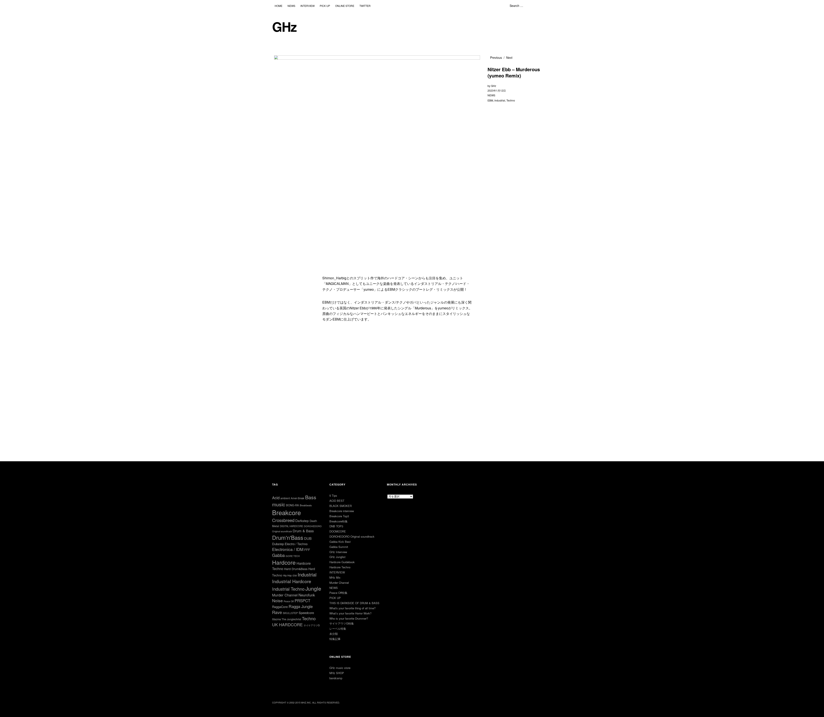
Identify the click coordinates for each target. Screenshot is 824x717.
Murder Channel (285, 595)
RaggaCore (280, 606)
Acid (276, 497)
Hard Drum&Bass (295, 569)
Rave (277, 612)
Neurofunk (306, 595)
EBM (490, 100)
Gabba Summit (338, 547)
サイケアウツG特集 (341, 623)
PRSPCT (302, 600)
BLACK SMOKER (340, 506)
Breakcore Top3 (339, 516)
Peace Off (289, 601)
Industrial (499, 100)
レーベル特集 (337, 628)
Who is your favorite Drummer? (348, 618)
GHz (284, 26)
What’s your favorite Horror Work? (350, 613)
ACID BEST (336, 501)
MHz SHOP (336, 673)
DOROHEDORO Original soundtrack (351, 536)
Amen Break (297, 498)
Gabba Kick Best (340, 542)
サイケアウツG (312, 625)
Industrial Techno (288, 589)
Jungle (313, 588)
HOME (278, 6)
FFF (307, 549)
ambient (285, 498)
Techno (510, 100)
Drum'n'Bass (287, 537)
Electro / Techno (296, 544)
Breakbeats (306, 505)
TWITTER (365, 6)
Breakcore (286, 512)
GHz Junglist (337, 557)
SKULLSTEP (290, 613)
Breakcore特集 (338, 521)
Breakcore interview (341, 511)
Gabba (278, 555)
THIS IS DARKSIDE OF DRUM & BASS (354, 603)
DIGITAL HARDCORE (291, 526)
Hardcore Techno (339, 567)
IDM (294, 575)
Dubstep (278, 544)
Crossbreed (283, 520)
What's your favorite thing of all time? (352, 608)
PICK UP (325, 6)
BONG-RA (292, 505)
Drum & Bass (303, 530)
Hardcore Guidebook (342, 562)
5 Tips (333, 495)
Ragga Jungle (301, 606)
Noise (277, 600)
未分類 (333, 634)
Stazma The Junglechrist (286, 619)
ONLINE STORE (344, 6)
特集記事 (335, 639)
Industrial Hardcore (291, 581)
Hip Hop (287, 575)
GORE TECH (293, 556)
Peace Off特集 (338, 593)
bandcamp (335, 678)
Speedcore (306, 612)
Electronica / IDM (287, 549)
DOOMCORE (337, 531)
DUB (308, 538)
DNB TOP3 (336, 526)
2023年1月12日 (497, 90)
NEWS (291, 6)
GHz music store (339, 668)
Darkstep (302, 520)
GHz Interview (338, 552)
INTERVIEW (307, 6)
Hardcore (284, 562)
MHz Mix (335, 577)
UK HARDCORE (287, 624)
